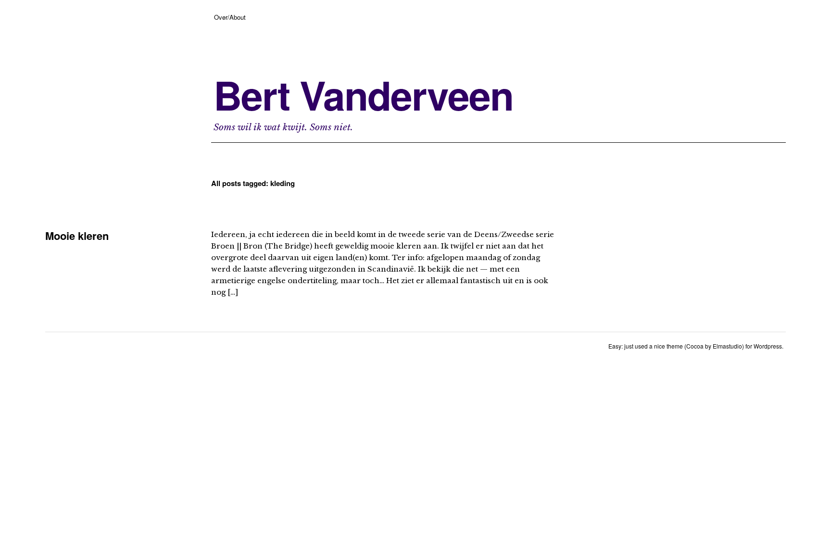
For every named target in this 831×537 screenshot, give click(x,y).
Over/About (230, 17)
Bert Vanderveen (363, 94)
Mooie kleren (77, 235)
